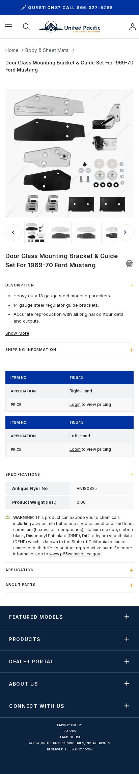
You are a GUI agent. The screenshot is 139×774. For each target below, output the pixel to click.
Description (19, 285)
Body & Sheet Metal (47, 50)
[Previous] (13, 232)
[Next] (125, 232)
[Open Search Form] (27, 26)
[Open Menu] (9, 26)
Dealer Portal (31, 661)
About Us (23, 683)
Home (12, 50)
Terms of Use (69, 737)
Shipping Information (30, 349)
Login (75, 404)
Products (24, 639)
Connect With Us (36, 705)
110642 (77, 377)
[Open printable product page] (130, 263)
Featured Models (36, 616)
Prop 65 (69, 731)
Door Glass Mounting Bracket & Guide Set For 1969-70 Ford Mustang (69, 66)
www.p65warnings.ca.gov (74, 553)
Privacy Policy (69, 725)
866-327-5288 (95, 7)
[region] (69, 232)
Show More (17, 333)
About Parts (20, 584)
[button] (35, 232)
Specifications (22, 474)
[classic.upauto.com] (69, 26)
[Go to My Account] (132, 26)
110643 (77, 422)
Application (19, 570)
